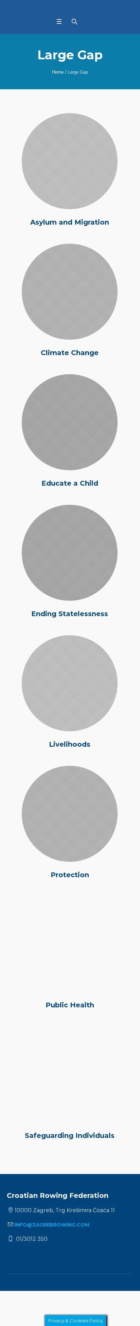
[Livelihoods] (69, 683)
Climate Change (70, 353)
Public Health (70, 1005)
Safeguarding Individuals (70, 1135)
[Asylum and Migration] (69, 161)
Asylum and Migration (69, 222)
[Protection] (69, 813)
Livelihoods (69, 744)
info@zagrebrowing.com (52, 1225)
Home (58, 72)
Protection (70, 875)
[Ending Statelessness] (69, 552)
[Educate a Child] (69, 422)
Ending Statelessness (69, 614)
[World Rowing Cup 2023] (70, 9)
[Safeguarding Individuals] (69, 1074)
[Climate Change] (69, 291)
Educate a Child (69, 483)
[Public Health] (69, 944)
